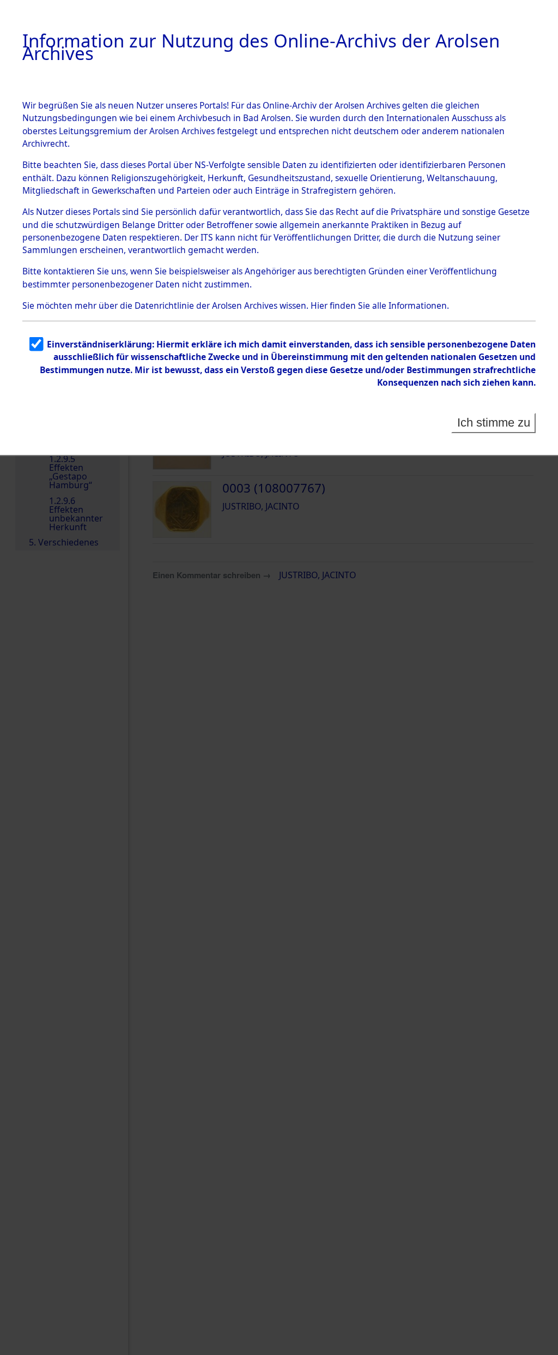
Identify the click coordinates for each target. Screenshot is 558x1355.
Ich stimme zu (493, 422)
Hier (319, 305)
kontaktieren (69, 271)
